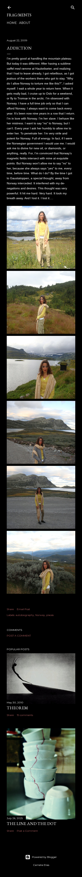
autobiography (25, 615)
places (50, 615)
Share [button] (10, 609)
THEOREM (17, 708)
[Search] (72, 7)
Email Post (23, 609)
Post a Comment (19, 635)
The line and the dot (31, 823)
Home (12, 23)
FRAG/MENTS (19, 15)
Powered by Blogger (44, 857)
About (24, 23)
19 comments (25, 715)
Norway (40, 615)
